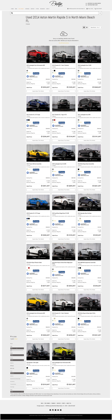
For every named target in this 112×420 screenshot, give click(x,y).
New (16, 8)
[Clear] (16, 339)
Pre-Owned (21, 8)
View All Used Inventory (64, 43)
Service (32, 8)
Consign (27, 8)
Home (12, 8)
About (47, 8)
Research (42, 8)
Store (37, 8)
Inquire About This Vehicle (38, 91)
